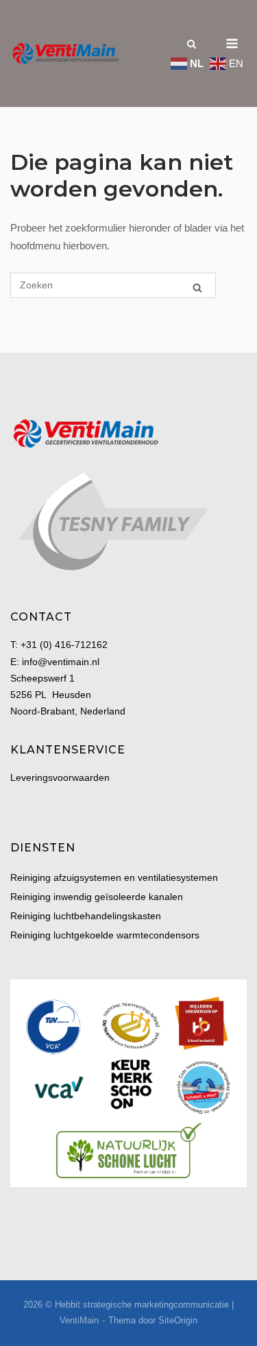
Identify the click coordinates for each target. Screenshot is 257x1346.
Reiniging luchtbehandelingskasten (85, 915)
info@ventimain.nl (60, 661)
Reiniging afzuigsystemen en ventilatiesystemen (114, 877)
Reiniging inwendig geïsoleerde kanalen (96, 896)
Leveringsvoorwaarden (60, 777)
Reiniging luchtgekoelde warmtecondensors (104, 935)
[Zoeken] (197, 286)
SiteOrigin (177, 1320)
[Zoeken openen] (191, 43)
